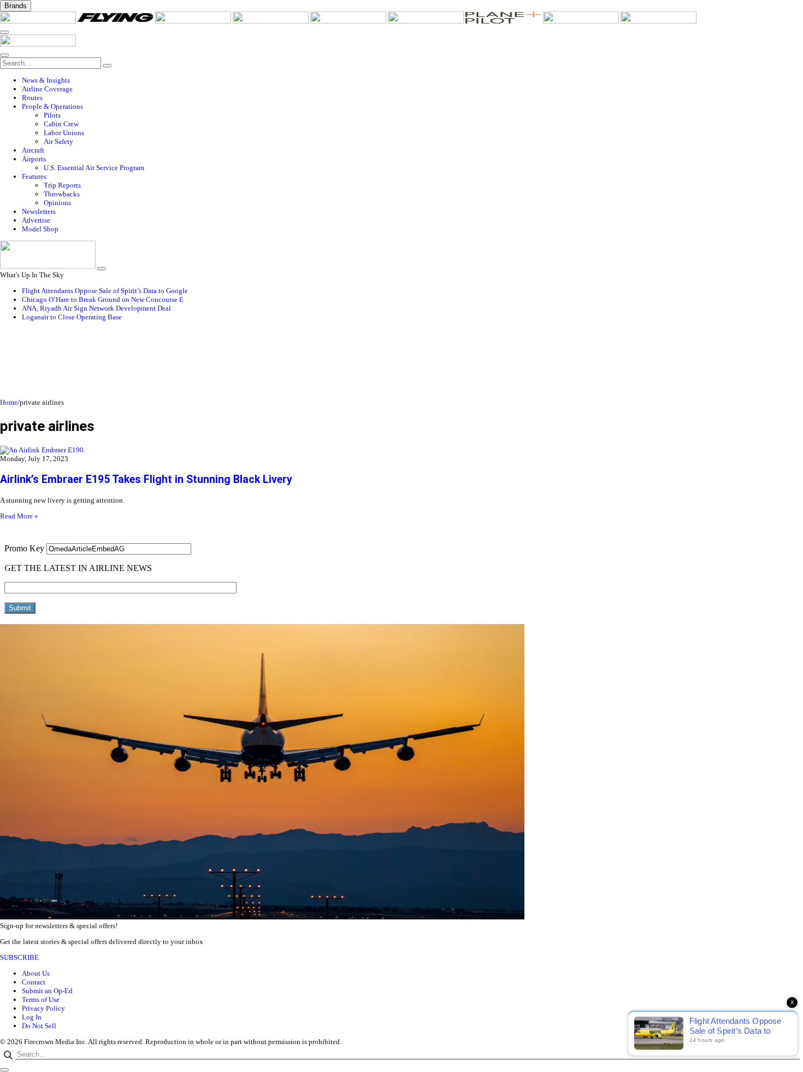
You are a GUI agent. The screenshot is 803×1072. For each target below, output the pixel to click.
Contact (33, 982)
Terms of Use (41, 999)
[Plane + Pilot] (504, 21)
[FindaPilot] (582, 21)
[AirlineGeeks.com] (39, 21)
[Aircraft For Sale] (271, 21)
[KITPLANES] (426, 21)
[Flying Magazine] (116, 21)
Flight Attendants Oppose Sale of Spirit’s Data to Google (105, 291)
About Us (36, 973)
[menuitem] (412, 80)
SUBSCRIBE (19, 957)
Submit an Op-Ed (47, 991)
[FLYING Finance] (658, 21)
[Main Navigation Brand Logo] (38, 44)
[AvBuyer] (349, 21)
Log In (32, 1017)
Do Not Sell (39, 1026)
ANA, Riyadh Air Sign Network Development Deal (96, 308)
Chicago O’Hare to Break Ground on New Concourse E (103, 299)
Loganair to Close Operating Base (72, 317)
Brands (15, 6)
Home (8, 402)
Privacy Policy (43, 1008)
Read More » (19, 516)
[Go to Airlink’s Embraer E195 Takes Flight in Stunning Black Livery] (401, 450)
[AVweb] (194, 21)
